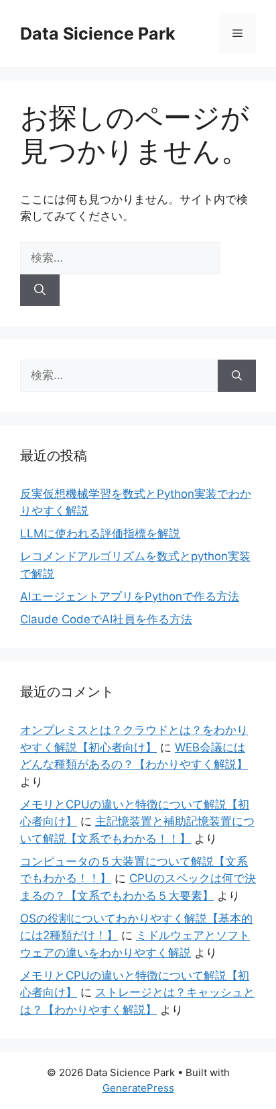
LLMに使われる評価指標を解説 (100, 533)
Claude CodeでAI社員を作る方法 (106, 619)
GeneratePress (138, 1087)
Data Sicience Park (98, 33)
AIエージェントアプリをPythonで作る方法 (129, 596)
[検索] (40, 290)
